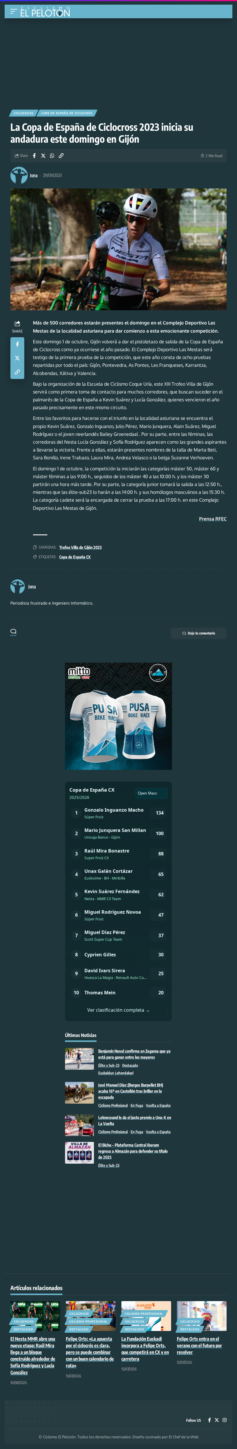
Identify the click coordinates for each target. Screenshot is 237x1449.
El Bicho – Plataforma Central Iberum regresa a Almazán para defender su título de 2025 (133, 1151)
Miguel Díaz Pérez (104, 932)
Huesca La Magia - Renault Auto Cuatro (115, 977)
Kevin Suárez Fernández (112, 891)
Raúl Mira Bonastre (106, 851)
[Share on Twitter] (43, 155)
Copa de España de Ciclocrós (66, 113)
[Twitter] (216, 1420)
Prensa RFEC (213, 519)
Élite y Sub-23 (108, 1065)
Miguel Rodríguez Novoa (112, 912)
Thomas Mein (100, 992)
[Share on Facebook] (34, 155)
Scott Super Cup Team (103, 939)
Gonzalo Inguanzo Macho (114, 810)
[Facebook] (209, 1420)
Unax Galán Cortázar (108, 871)
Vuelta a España (158, 1105)
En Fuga (137, 1105)
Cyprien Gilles (100, 954)
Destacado (130, 1065)
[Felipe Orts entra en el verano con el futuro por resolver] (202, 1316)
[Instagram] (225, 1420)
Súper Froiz (93, 817)
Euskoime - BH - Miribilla (104, 878)
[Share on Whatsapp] (52, 155)
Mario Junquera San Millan (115, 830)
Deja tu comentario (201, 633)
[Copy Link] (61, 155)
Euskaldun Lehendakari (116, 1073)
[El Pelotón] (47, 12)
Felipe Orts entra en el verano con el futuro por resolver (199, 1345)
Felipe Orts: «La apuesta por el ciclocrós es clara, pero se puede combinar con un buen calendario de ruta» (90, 1352)
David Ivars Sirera (104, 970)
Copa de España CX (75, 556)
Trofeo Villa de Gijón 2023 (80, 547)
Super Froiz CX (96, 857)
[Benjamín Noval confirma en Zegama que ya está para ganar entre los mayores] (79, 1059)
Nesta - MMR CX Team (102, 898)
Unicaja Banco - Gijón (102, 837)
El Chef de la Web (184, 1437)
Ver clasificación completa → (118, 1010)
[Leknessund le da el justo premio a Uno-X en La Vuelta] (79, 1125)
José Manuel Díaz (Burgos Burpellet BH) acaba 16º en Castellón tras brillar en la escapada (130, 1091)
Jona (34, 175)
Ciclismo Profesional (113, 1105)
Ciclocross (24, 113)
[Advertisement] (118, 61)
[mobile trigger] (15, 11)
